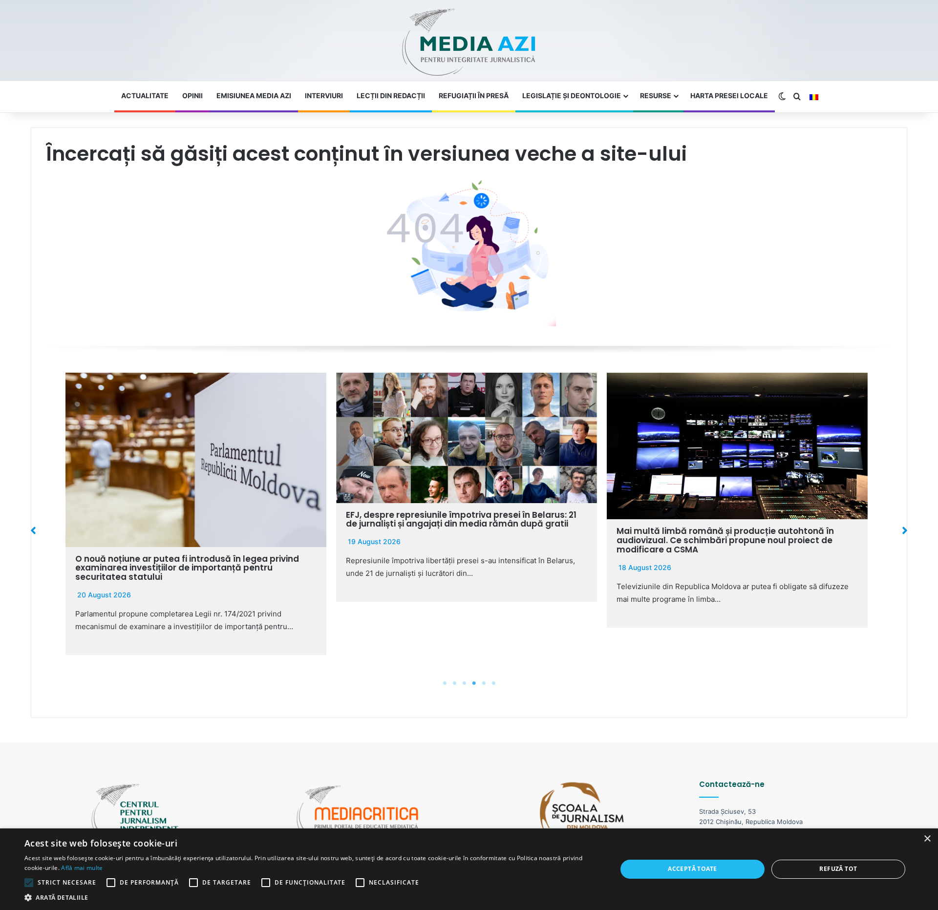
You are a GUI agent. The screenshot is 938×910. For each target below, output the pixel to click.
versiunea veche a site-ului (547, 154)
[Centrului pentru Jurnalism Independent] (469, 43)
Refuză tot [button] (838, 869)
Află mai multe (82, 868)
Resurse (655, 95)
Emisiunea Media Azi (253, 95)
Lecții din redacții (391, 95)
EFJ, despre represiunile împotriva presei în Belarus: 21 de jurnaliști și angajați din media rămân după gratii (461, 519)
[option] (196, 514)
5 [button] (484, 683)
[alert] (469, 869)
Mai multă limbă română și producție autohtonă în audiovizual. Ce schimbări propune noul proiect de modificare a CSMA (725, 540)
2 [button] (454, 683)
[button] (33, 530)
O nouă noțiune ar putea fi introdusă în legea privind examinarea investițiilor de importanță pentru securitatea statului (187, 568)
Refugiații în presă (474, 95)
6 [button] (493, 683)
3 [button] (464, 683)
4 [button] (474, 683)
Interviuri (324, 95)
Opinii (192, 95)
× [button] (927, 839)
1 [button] (444, 683)
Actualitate (145, 95)
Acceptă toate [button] (692, 869)
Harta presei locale (729, 95)
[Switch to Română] (814, 97)
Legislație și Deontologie (571, 95)
